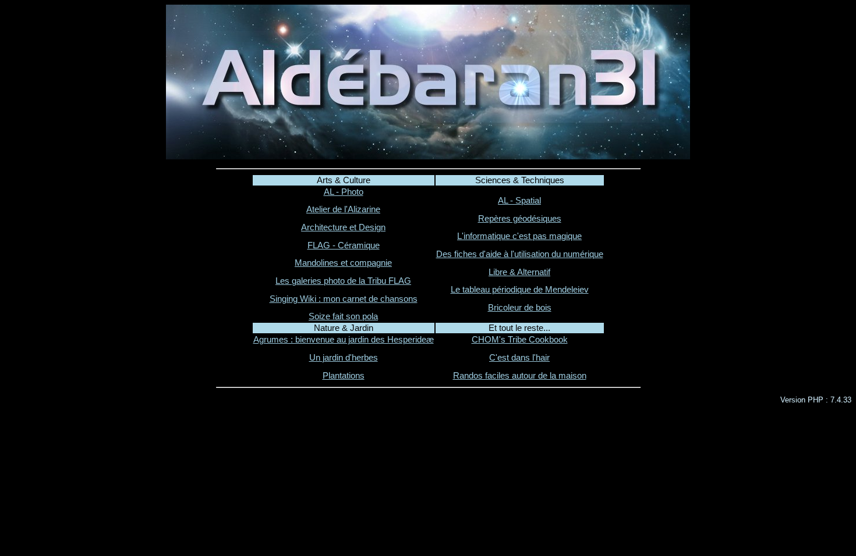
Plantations (344, 375)
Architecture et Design (343, 227)
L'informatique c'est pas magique (519, 236)
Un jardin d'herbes (343, 357)
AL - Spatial (519, 200)
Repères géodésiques (519, 218)
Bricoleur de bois (519, 307)
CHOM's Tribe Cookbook (520, 339)
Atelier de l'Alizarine (343, 209)
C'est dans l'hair (519, 357)
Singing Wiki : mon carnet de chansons (344, 299)
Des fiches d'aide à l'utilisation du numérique (519, 254)
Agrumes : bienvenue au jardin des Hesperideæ (343, 339)
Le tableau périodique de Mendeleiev (520, 289)
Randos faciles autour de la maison (519, 375)
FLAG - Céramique (343, 245)
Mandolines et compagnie (343, 263)
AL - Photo (343, 192)
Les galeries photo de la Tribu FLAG (343, 281)
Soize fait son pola (343, 316)
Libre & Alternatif (519, 272)
